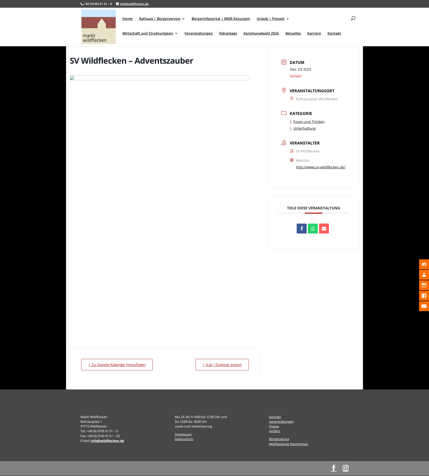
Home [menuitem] (127, 19)
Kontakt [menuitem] (334, 34)
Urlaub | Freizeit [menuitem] (271, 19)
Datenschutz (184, 439)
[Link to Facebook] (334, 468)
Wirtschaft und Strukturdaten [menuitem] (147, 34)
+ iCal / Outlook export (222, 364)
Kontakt (275, 417)
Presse (274, 426)
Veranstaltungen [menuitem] (198, 34)
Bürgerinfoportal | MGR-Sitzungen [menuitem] (221, 19)
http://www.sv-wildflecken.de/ (320, 167)
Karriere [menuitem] (314, 34)
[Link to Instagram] (346, 468)
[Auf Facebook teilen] (302, 229)
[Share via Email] (324, 229)
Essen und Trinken (308, 121)
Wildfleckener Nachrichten (288, 444)
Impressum (183, 434)
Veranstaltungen (281, 421)
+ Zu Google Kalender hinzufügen (116, 364)
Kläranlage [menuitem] (228, 34)
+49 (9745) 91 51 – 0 (98, 4)
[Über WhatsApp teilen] (313, 229)
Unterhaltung (304, 128)
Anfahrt (274, 431)
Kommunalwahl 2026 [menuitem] (261, 34)
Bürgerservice (279, 439)
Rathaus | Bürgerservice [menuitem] (159, 19)
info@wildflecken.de (107, 440)
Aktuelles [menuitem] (293, 34)
